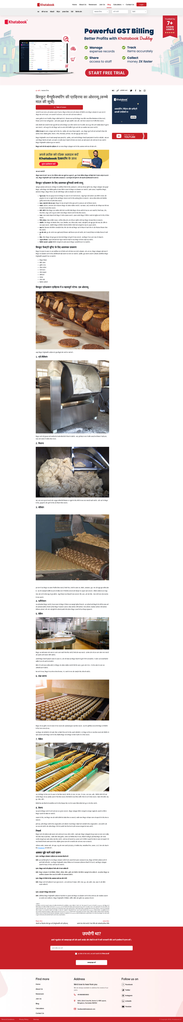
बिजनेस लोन (79, 12)
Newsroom (93, 5)
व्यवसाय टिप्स (98, 12)
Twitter (127, 990)
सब (38, 12)
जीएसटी (52, 12)
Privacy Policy (23, 1019)
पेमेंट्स (58, 12)
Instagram (128, 995)
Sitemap (36, 1019)
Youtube (128, 1006)
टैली (72, 12)
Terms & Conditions (7, 1019)
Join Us (102, 5)
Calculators (117, 5)
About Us (82, 5)
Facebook (129, 984)
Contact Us (130, 5)
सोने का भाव (45, 12)
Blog (109, 5)
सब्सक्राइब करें (91, 962)
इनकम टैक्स (65, 12)
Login (141, 5)
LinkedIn (128, 1001)
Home (75, 4)
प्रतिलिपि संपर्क (121, 90)
